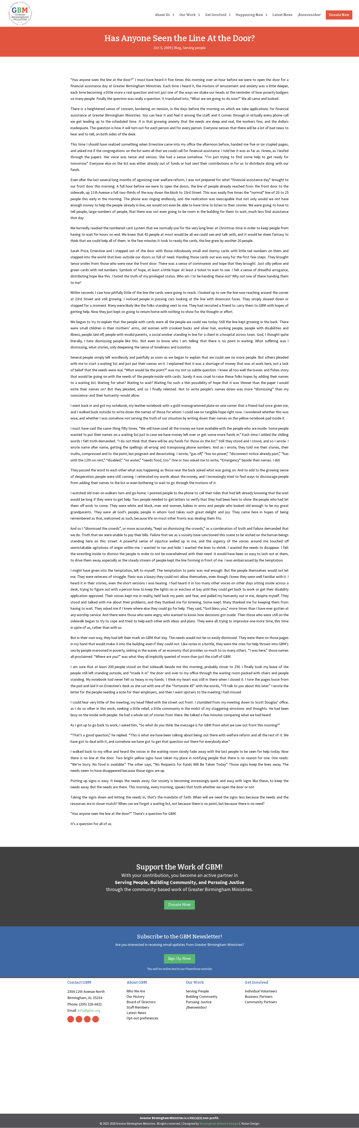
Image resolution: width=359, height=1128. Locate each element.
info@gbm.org (89, 1010)
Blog (177, 47)
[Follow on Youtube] (95, 1019)
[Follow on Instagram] (79, 1019)
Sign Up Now (179, 958)
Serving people (194, 47)
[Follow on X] (87, 1019)
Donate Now (339, 15)
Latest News (282, 15)
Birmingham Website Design (219, 1124)
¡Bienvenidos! (309, 15)
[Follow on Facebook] (70, 1019)
